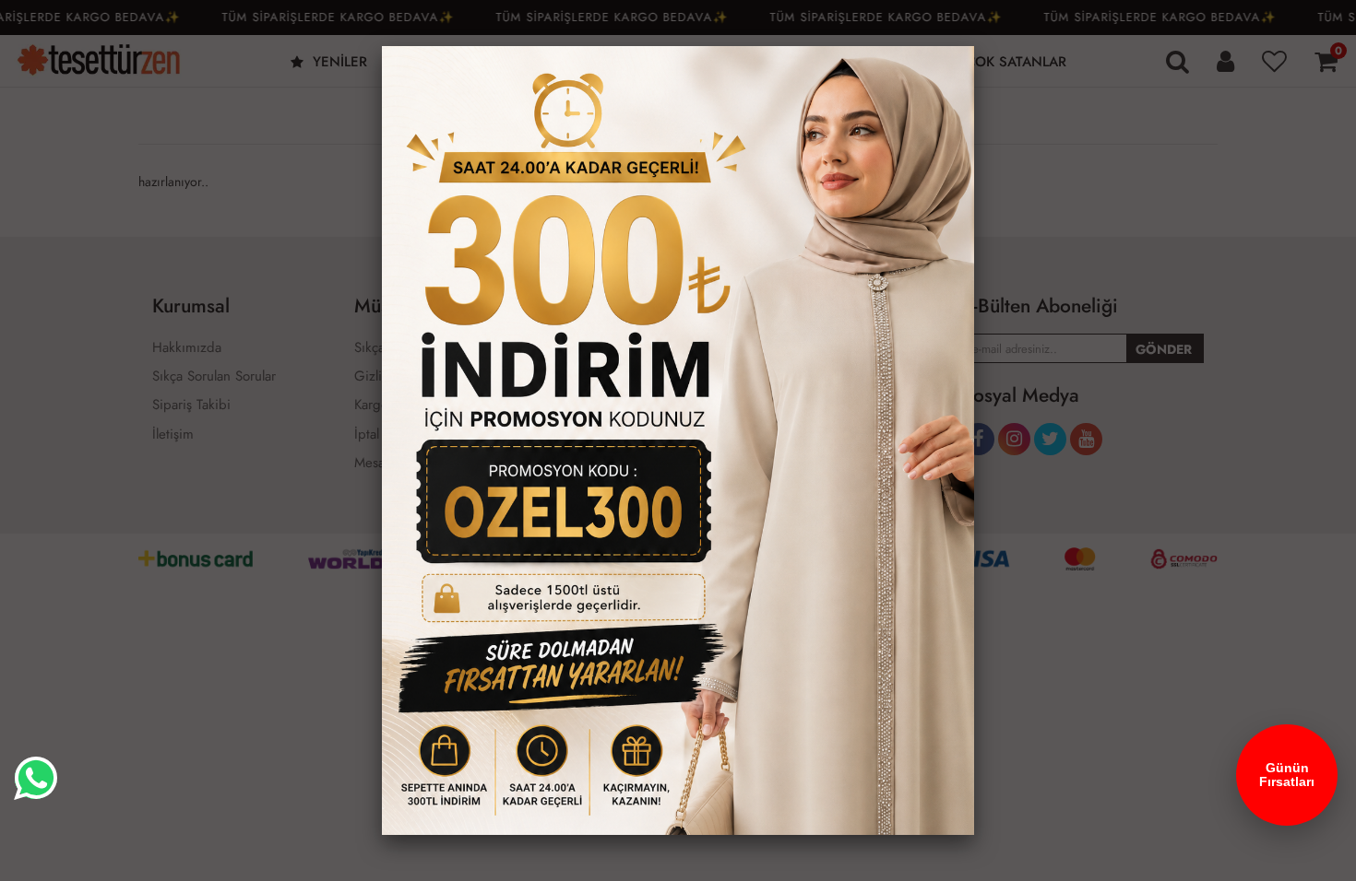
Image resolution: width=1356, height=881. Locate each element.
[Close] (974, 46)
